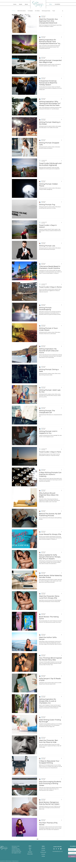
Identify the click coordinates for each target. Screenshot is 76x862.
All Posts (13, 10)
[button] (62, 11)
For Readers (30, 10)
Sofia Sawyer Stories (46, 10)
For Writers (37, 10)
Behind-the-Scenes (22, 10)
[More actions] (61, 16)
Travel (53, 10)
